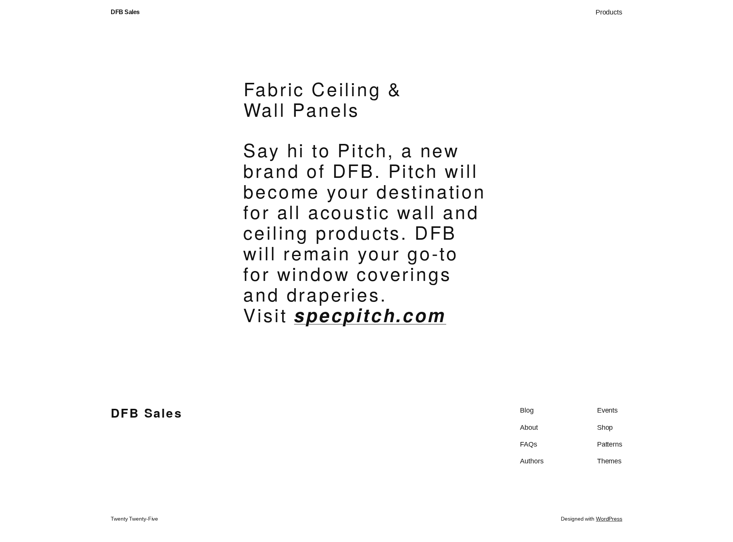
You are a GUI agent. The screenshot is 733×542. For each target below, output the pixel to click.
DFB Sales (125, 12)
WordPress (609, 519)
